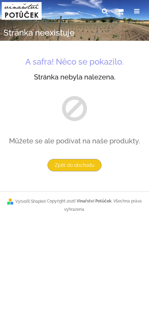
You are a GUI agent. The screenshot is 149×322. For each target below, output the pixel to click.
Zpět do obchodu (74, 165)
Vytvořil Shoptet (30, 201)
